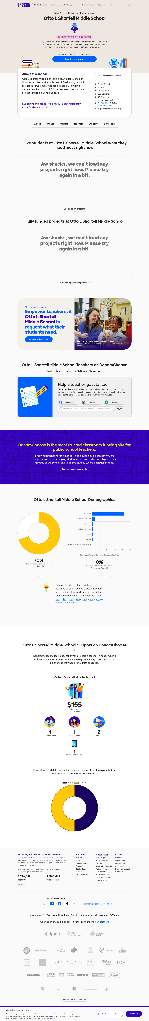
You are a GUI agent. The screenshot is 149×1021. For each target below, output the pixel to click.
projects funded (53, 878)
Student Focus (81, 863)
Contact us (119, 872)
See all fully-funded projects (74, 282)
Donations (109, 123)
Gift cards (99, 863)
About (37, 123)
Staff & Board (81, 869)
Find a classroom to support (45, 5)
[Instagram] (44, 903)
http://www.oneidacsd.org (109, 108)
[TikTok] (67, 903)
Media (117, 863)
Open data (119, 866)
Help (111, 5)
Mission (79, 858)
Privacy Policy (50, 1018)
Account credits (102, 860)
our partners (102, 921)
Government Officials (107, 915)
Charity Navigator (24, 872)
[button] (91, 408)
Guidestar (38, 872)
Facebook (69, 402)
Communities (120, 860)
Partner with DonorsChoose (74, 999)
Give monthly (101, 872)
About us (101, 5)
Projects (63, 123)
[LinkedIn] (52, 903)
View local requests (106, 105)
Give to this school (74, 59)
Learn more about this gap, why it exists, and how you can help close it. (80, 599)
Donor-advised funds (104, 866)
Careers (79, 872)
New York (59, 13)
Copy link (119, 409)
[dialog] (74, 1013)
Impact (50, 123)
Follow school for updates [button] (111, 76)
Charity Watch (59, 869)
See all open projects (74, 208)
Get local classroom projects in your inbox (93, 904)
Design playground (122, 869)
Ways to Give (102, 854)
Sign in (129, 5)
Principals (63, 915)
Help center (119, 858)
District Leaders (80, 915)
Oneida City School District (81, 13)
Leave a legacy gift (103, 877)
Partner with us (88, 5)
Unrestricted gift (102, 880)
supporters (23, 878)
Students (93, 123)
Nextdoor (115, 402)
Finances (79, 866)
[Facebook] (59, 903)
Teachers (78, 123)
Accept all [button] (133, 1014)
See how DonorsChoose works (74, 469)
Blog (123, 863)
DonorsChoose (23, 5)
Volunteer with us (102, 875)
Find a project (101, 858)
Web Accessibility (82, 875)
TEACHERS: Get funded (69, 5)
